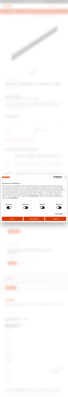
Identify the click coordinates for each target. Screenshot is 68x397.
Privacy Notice (13, 198)
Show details (59, 213)
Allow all (55, 218)
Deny (12, 218)
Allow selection (34, 218)
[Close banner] (65, 177)
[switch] (25, 207)
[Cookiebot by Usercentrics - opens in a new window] (54, 177)
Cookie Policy (34, 196)
